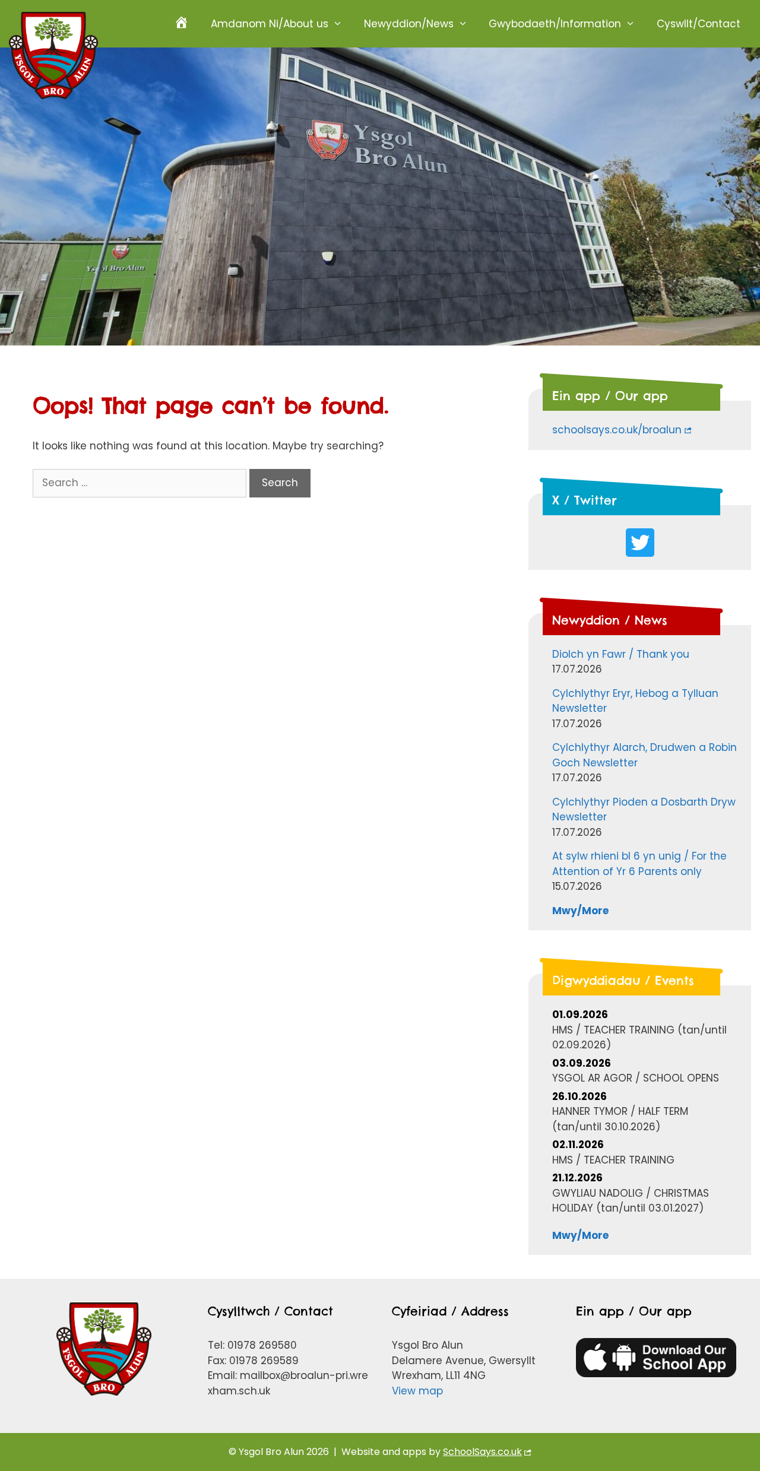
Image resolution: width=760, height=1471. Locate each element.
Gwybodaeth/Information (555, 24)
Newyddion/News (409, 24)
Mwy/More (580, 910)
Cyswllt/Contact (698, 24)
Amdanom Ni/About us (269, 24)
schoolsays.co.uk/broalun (617, 430)
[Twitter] (640, 542)
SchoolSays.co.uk (482, 1452)
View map (417, 1391)
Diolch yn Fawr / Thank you (620, 654)
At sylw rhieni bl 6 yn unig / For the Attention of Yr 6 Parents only (639, 864)
